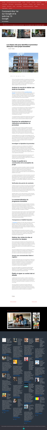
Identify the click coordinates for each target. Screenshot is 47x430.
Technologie (19, 6)
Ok (23, 428)
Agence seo (42, 360)
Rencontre (9, 6)
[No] (45, 427)
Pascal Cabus (14, 326)
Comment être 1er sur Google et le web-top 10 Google (10, 15)
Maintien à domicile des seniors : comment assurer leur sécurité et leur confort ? (20, 402)
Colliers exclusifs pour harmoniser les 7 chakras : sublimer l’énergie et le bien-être (42, 343)
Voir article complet (6, 354)
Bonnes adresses (18, 4)
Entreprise (25, 4)
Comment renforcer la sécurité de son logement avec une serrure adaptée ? (9, 36)
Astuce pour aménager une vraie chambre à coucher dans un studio (31, 341)
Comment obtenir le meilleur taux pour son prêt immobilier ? (9, 376)
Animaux (33, 2)
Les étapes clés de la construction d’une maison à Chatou (31, 407)
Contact (10, 8)
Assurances (39, 2)
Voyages (36, 6)
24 (37, 415)
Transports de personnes (28, 6)
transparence (15, 222)
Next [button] (38, 313)
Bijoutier (41, 338)
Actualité (28, 2)
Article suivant (34, 301)
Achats (23, 2)
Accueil (3, 2)
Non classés (9, 338)
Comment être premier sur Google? (14, 2)
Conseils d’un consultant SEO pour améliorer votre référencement (42, 399)
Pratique (4, 6)
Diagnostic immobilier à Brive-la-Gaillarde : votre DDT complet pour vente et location (38, 35)
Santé (14, 6)
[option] (24, 25)
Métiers (38, 4)
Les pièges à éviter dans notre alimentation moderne (19, 324)
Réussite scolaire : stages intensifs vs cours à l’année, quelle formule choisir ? (22, 35)
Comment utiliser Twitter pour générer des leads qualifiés (42, 363)
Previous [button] (34, 313)
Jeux (35, 4)
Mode (43, 4)
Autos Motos (4, 4)
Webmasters (4, 8)
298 (4, 412)
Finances (30, 4)
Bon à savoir (11, 4)
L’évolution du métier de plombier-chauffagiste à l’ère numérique (42, 380)
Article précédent (13, 301)
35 (26, 423)
